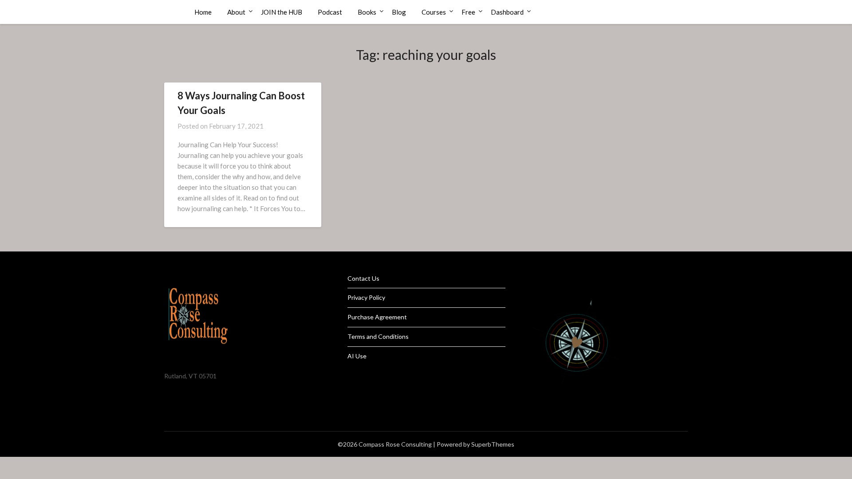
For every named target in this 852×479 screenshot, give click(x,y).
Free (468, 12)
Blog (399, 12)
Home (203, 12)
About (236, 12)
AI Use (357, 356)
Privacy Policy (366, 297)
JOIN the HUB (281, 12)
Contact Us (363, 278)
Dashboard (507, 12)
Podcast (330, 12)
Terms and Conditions (378, 336)
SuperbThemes (492, 444)
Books (367, 12)
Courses (434, 12)
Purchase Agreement (377, 317)
